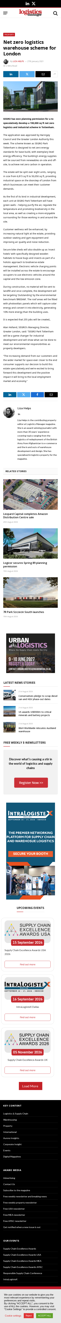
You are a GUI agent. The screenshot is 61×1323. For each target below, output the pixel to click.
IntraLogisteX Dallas (27, 1006)
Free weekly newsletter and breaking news (25, 1196)
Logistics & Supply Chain (15, 1113)
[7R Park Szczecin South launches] (30, 592)
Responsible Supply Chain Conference (22, 1273)
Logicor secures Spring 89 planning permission (25, 564)
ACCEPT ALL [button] (44, 1315)
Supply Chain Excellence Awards (19, 1248)
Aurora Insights (11, 1138)
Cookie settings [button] (13, 1315)
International (10, 1132)
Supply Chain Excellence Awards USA (22, 1254)
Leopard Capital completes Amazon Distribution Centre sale (25, 515)
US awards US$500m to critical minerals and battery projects (35, 713)
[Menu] (5, 13)
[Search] (55, 13)
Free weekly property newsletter (20, 1202)
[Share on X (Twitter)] (27, 74)
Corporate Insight (12, 1144)
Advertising (9, 1178)
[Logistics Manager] (30, 13)
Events (6, 1150)
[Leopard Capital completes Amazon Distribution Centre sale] (30, 494)
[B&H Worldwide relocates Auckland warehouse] (9, 727)
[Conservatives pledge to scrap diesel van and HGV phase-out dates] (9, 695)
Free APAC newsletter (14, 1221)
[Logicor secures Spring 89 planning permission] (30, 543)
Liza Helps (18, 61)
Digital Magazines (12, 1156)
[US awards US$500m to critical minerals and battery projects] (9, 711)
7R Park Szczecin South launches (23, 612)
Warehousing (10, 1119)
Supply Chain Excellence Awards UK (28, 1059)
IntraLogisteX (10, 1279)
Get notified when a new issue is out (22, 1227)
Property (9, 34)
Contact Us (9, 1184)
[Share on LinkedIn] (11, 74)
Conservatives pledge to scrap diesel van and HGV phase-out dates (38, 697)
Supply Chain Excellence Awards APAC (23, 1267)
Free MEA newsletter (14, 1214)
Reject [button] (29, 1315)
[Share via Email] (43, 74)
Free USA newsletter (14, 1208)
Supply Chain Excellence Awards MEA (22, 1261)
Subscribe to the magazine (16, 1190)
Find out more (27, 964)
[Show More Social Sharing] (55, 74)
